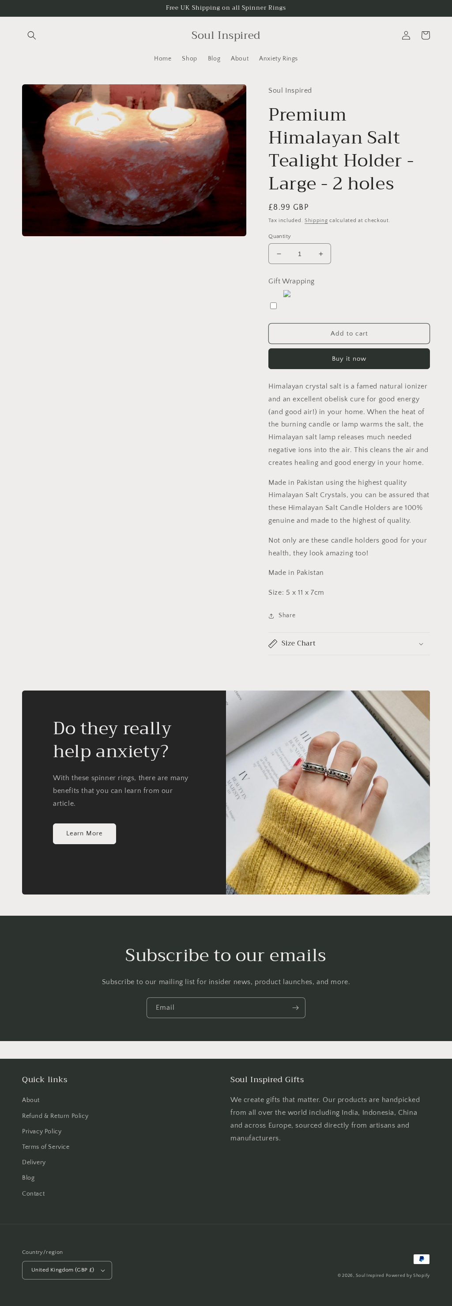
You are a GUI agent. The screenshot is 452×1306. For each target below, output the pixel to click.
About (31, 1100)
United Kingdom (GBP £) (62, 1270)
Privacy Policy (41, 1131)
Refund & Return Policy (55, 1116)
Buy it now (349, 358)
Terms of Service (46, 1147)
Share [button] (287, 615)
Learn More (84, 833)
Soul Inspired (370, 1275)
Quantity (279, 236)
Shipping (316, 220)
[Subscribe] (295, 1007)
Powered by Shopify (408, 1275)
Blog (28, 1177)
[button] (31, 35)
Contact (33, 1193)
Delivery (34, 1162)
